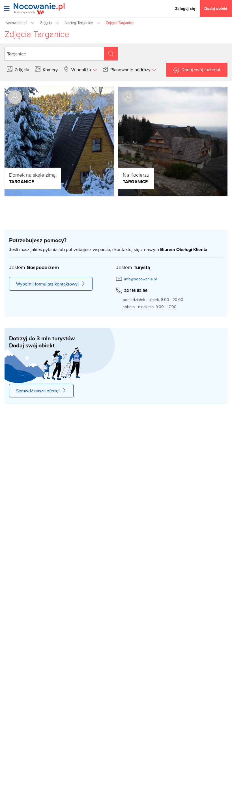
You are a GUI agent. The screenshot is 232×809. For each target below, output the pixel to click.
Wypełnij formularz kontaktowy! (47, 284)
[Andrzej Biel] (15, 97)
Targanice (21, 181)
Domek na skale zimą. (33, 174)
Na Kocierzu (136, 174)
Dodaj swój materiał (200, 69)
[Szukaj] (111, 53)
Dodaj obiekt (215, 8)
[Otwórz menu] (7, 8)
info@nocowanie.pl (140, 279)
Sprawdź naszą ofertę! (38, 391)
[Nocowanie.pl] (39, 8)
